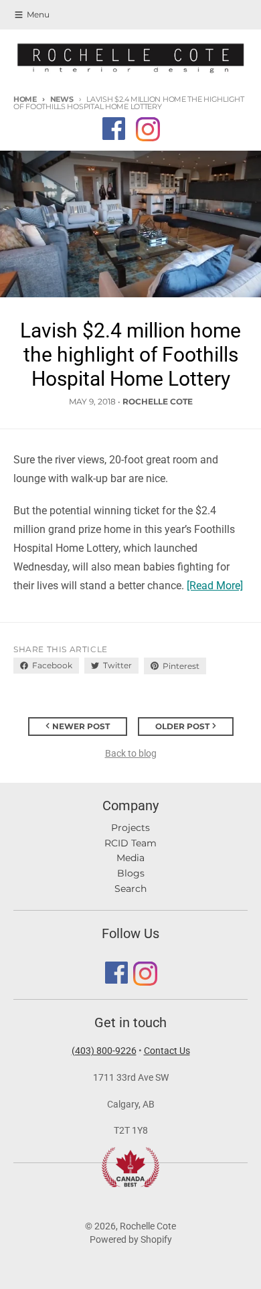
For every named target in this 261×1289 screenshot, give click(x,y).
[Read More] (215, 585)
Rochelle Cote (148, 1226)
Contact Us (167, 1050)
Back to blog (131, 753)
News (62, 99)
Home (25, 99)
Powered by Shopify (131, 1239)
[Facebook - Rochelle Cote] (114, 129)
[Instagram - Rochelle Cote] (147, 129)
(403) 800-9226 (104, 1050)
